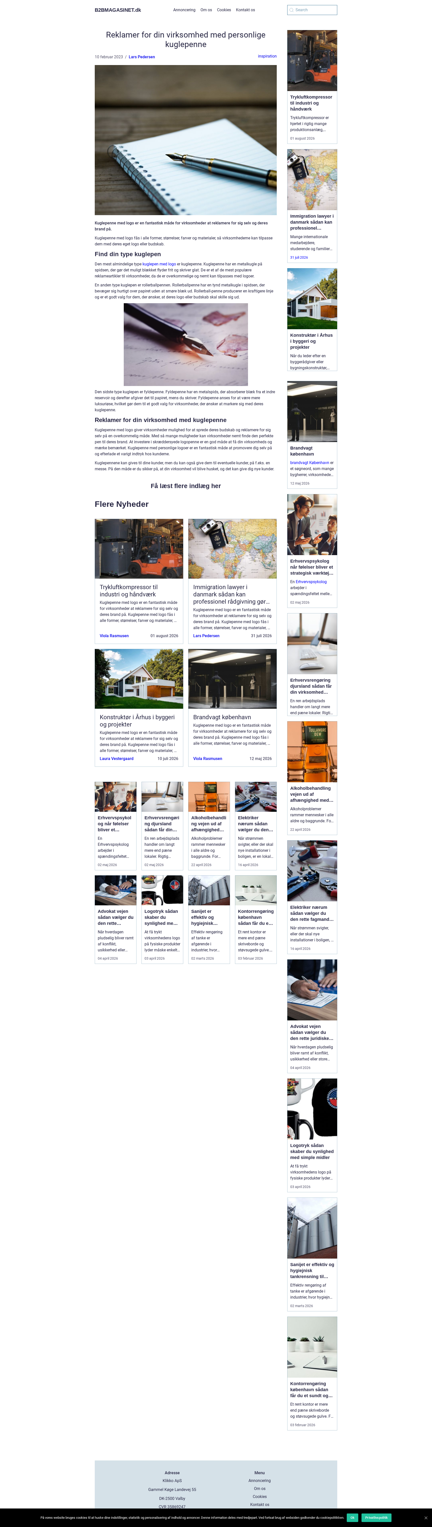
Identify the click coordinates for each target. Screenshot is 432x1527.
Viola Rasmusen (114, 635)
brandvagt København (309, 462)
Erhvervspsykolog (311, 581)
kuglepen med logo (159, 264)
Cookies (224, 10)
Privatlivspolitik (376, 1517)
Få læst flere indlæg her (186, 485)
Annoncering (184, 10)
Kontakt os (245, 10)
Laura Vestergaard (117, 758)
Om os (206, 10)
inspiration (267, 56)
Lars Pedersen (142, 57)
